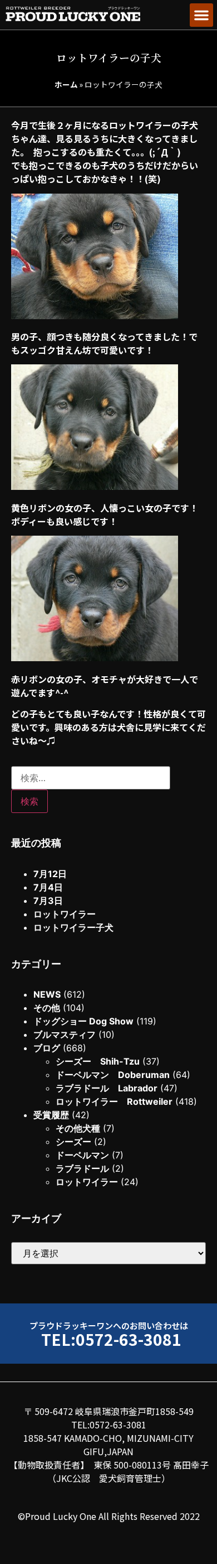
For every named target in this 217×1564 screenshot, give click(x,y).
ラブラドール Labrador (106, 1088)
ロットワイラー (64, 914)
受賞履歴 (51, 1114)
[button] (201, 15)
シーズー (73, 1141)
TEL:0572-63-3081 (111, 1338)
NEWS (47, 994)
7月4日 (48, 887)
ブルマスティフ (64, 1034)
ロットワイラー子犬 (73, 927)
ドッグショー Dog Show (83, 1021)
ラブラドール (82, 1168)
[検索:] (90, 778)
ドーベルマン (82, 1155)
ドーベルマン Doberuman (113, 1074)
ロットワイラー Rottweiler (114, 1101)
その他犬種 (78, 1128)
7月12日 (50, 873)
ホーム (66, 84)
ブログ (46, 1047)
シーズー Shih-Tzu (98, 1061)
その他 (46, 1007)
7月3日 (48, 900)
